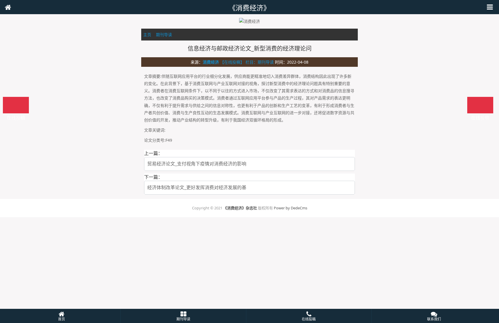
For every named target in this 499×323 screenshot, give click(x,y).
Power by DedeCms (290, 208)
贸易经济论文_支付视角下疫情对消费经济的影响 (196, 163)
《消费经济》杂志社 (240, 208)
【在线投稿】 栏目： (239, 62)
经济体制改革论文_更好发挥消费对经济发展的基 (196, 187)
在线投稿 (480, 105)
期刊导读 (164, 34)
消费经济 (211, 62)
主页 (147, 34)
